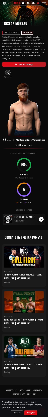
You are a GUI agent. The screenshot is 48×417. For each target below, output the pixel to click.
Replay (28, 390)
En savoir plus (19, 407)
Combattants (11, 390)
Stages (21, 390)
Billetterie (31, 394)
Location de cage (19, 394)
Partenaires (37, 390)
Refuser (16, 413)
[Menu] (44, 3)
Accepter (31, 413)
